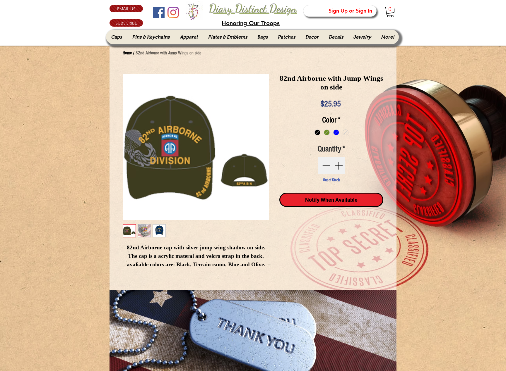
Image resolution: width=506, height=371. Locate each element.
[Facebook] (159, 12)
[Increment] (339, 165)
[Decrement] (325, 165)
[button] (126, 23)
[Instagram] (173, 12)
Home (127, 53)
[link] (390, 12)
